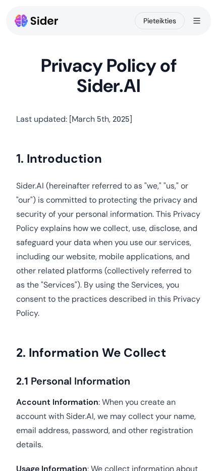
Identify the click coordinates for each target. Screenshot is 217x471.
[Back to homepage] (36, 21)
